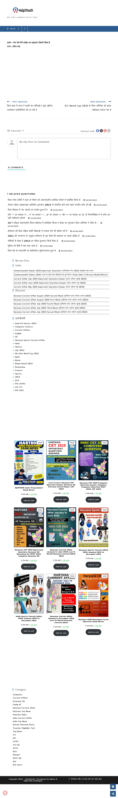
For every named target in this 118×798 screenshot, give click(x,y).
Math (17, 356)
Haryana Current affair (24, 707)
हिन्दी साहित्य (19, 390)
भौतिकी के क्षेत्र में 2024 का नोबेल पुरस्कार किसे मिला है (34, 241)
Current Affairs (22, 330)
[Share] (113, 794)
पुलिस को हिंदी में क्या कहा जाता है (23, 246)
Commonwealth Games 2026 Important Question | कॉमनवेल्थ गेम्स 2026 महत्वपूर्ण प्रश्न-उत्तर (53, 270)
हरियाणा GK (17, 758)
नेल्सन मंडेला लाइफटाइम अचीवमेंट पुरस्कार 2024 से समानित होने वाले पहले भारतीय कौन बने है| (50, 205)
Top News (17, 731)
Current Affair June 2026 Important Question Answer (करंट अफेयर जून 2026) (50, 282)
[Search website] (25, 28)
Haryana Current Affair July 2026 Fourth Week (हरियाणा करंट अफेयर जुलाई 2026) (50, 303)
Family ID (17, 704)
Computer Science (24, 326)
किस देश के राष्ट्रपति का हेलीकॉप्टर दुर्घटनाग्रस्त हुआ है (32, 250)
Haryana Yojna (19, 714)
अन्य (14, 734)
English (18, 333)
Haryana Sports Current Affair (30, 340)
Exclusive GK (19, 701)
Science (19, 370)
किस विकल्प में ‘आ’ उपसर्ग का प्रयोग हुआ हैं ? (28, 210)
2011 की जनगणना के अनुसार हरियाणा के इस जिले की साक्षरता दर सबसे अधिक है (44, 236)
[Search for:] (18, 29)
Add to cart (29, 500)
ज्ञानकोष (15, 741)
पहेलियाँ (17, 377)
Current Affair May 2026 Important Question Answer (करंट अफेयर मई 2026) (49, 286)
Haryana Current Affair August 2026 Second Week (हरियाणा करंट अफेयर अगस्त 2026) (52, 295)
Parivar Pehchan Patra (23, 724)
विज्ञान (15, 751)
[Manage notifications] (5, 793)
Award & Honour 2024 (26, 323)
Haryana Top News (22, 711)
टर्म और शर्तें (86, 779)
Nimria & (53, 779)
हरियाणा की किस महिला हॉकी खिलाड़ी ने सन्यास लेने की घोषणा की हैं (38, 231)
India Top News (20, 721)
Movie (17, 360)
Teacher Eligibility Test (24, 728)
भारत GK (16, 744)
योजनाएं (15, 748)
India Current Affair (22, 718)
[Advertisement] (59, 71)
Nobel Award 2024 (24, 363)
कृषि (14, 738)
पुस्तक (17, 380)
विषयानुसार (16, 754)
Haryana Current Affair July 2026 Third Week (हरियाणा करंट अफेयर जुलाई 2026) (49, 307)
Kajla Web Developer (33, 780)
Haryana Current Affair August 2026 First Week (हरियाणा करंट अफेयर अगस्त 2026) (51, 299)
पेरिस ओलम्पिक (20, 383)
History (18, 346)
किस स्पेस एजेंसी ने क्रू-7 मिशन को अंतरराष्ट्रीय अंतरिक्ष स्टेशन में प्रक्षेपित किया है (44, 200)
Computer (17, 694)
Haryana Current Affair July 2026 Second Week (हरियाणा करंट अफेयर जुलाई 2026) (50, 311)
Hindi (17, 343)
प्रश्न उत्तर (18, 387)
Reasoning (20, 367)
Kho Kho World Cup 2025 (27, 353)
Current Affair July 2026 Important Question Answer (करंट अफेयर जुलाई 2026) (50, 278)
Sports (18, 373)
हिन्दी (14, 761)
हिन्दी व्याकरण (17, 764)
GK (16, 336)
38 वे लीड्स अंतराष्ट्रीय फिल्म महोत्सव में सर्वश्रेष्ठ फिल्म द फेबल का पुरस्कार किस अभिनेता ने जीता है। (53, 223)
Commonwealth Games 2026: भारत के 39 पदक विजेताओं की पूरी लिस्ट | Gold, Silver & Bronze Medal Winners (61, 274)
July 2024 (19, 350)
